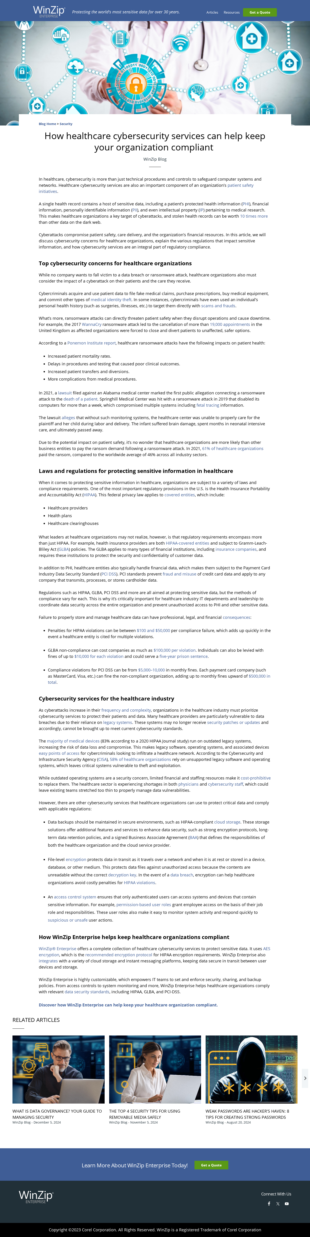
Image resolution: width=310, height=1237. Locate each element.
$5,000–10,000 (151, 670)
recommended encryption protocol (118, 954)
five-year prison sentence (184, 656)
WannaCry (91, 324)
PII (134, 210)
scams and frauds (218, 305)
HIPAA (89, 494)
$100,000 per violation (175, 650)
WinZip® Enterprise (57, 948)
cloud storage (227, 822)
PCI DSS (108, 574)
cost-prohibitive (256, 778)
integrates (48, 961)
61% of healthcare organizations (232, 448)
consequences (236, 617)
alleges (68, 417)
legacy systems (117, 722)
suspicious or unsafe (68, 920)
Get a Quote (211, 1165)
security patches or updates (233, 722)
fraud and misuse (179, 574)
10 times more (254, 216)
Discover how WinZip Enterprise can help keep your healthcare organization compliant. (128, 1005)
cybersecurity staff (225, 784)
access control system (75, 897)
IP (201, 210)
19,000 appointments (230, 324)
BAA (193, 837)
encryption (76, 859)
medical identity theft (111, 299)
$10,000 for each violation (98, 656)
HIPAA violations (139, 882)
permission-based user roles (143, 904)
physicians (188, 784)
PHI (246, 204)
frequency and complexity (126, 710)
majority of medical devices (73, 741)
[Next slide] (305, 1078)
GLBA (64, 549)
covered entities (180, 494)
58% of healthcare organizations (140, 759)
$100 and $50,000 (153, 630)
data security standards (87, 991)
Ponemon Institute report (91, 343)
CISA (102, 759)
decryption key (122, 875)
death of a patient (80, 399)
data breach (181, 875)
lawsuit (65, 393)
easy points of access (59, 753)
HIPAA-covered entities (187, 543)
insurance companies (236, 549)
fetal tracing (208, 405)
